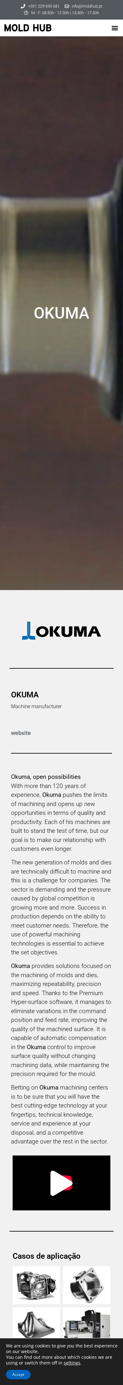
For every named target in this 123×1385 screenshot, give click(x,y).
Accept (18, 1374)
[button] (114, 28)
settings (72, 1363)
